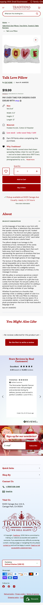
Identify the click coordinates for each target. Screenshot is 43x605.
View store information (23, 203)
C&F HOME (8, 82)
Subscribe (33, 446)
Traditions (16, 535)
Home (4, 22)
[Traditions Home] (21, 8)
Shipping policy (13, 597)
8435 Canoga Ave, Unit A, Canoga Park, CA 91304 (13, 505)
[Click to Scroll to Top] (39, 591)
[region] (21, 396)
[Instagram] (14, 586)
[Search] (37, 13)
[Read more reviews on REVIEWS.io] (31, 422)
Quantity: (17, 166)
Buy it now (21, 188)
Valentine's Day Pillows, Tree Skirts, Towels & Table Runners (20, 27)
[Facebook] (3, 586)
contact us (7, 545)
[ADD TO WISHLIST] (6, 171)
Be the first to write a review (21, 342)
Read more (31, 160)
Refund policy (9, 594)
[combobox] (21, 13)
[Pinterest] (8, 586)
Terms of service (33, 594)
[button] (3, 7)
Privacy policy (20, 594)
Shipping (5, 93)
